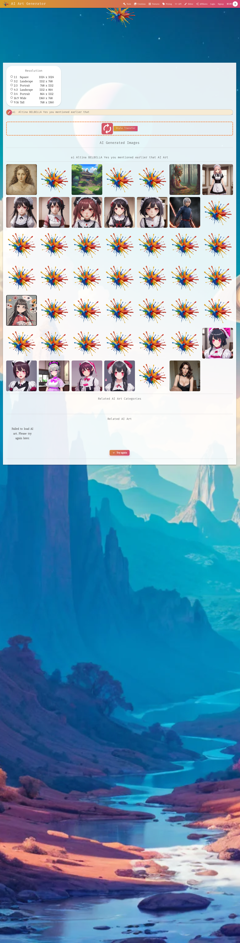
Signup (221, 4)
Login (212, 4)
